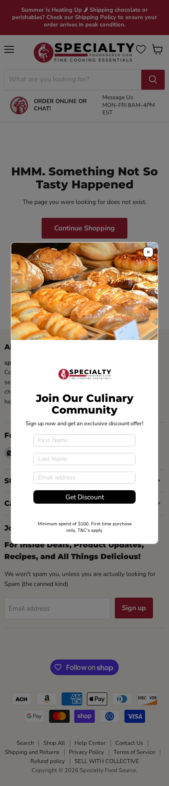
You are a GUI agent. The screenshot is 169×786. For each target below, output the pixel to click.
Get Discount (84, 496)
